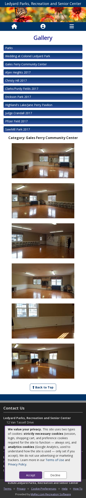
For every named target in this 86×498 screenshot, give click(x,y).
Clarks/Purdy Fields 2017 (21, 89)
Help (65, 488)
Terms (7, 488)
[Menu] (72, 26)
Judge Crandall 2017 (18, 113)
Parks (9, 48)
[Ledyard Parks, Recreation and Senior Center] (43, 14)
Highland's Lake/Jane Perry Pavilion (28, 105)
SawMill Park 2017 (17, 129)
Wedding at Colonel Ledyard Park (27, 56)
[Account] (43, 26)
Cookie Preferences (43, 488)
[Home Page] (14, 26)
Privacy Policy (17, 464)
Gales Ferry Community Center (26, 64)
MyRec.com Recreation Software (51, 494)
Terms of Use (55, 460)
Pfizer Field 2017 (16, 121)
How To (77, 488)
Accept (30, 475)
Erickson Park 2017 (18, 97)
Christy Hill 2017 (16, 80)
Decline (55, 475)
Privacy (21, 488)
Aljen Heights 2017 (17, 72)
